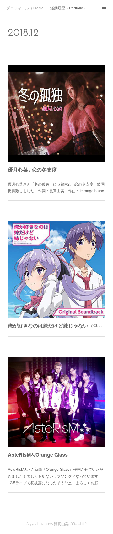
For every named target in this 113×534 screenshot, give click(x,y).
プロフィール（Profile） (25, 7)
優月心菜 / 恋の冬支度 (32, 169)
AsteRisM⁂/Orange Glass (38, 454)
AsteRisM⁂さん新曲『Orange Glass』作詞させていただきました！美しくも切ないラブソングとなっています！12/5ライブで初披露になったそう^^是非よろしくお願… (55, 475)
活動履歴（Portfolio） (68, 7)
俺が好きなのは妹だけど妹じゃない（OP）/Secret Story (56, 325)
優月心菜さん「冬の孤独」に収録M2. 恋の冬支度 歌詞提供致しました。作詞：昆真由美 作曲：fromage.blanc (56, 187)
